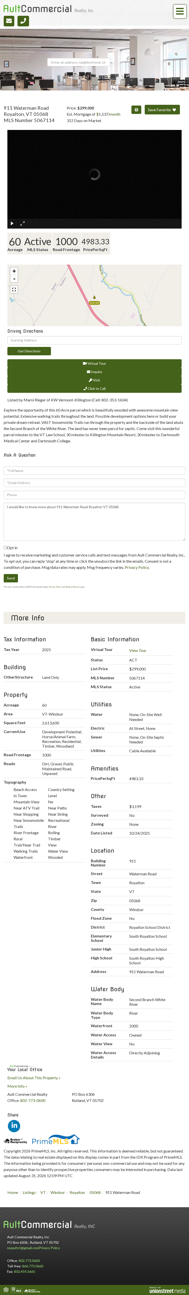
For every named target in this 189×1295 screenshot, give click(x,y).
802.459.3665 (24, 1271)
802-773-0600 (32, 1100)
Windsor (57, 1192)
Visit (96, 380)
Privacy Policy (137, 567)
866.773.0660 (32, 1266)
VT (43, 1192)
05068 (95, 1192)
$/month (108, 114)
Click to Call (96, 388)
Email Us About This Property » (34, 1077)
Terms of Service (73, 587)
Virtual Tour (96, 363)
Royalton (77, 1192)
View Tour (137, 650)
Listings (29, 1192)
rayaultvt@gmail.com (23, 1248)
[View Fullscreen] (14, 289)
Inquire (96, 372)
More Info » (17, 1086)
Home (12, 1192)
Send (11, 578)
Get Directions (29, 351)
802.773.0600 (29, 1261)
